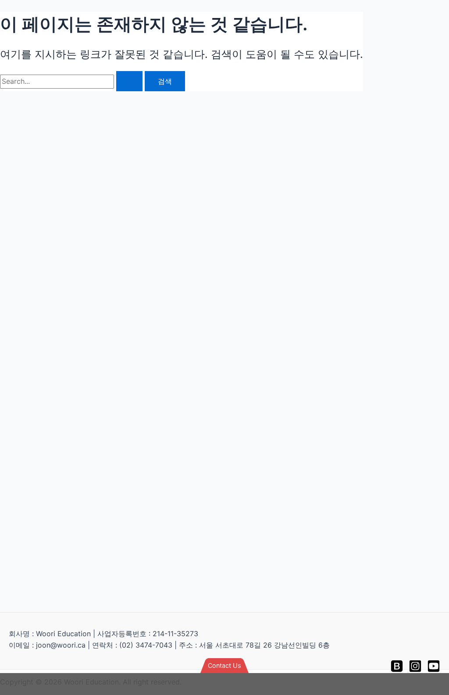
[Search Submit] (129, 81)
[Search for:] (72, 81)
